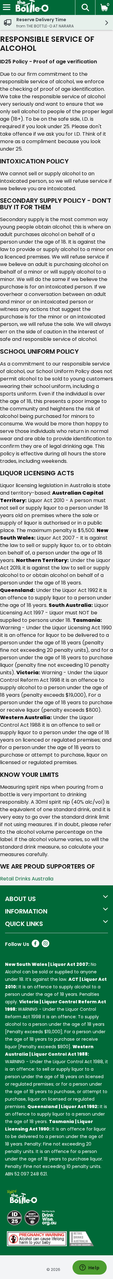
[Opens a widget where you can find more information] (89, 1268)
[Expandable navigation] (7, 7)
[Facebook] (35, 945)
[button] (85, 7)
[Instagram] (45, 945)
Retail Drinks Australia (26, 878)
